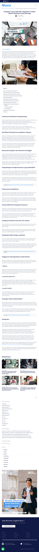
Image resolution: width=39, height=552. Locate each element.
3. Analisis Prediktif (7, 108)
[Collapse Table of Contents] (35, 88)
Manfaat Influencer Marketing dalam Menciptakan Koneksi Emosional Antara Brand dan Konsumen (10, 389)
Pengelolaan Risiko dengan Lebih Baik (9, 102)
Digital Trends (4, 410)
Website (3, 425)
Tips (2, 420)
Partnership (6, 458)
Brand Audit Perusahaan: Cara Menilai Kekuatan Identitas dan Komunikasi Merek (16, 431)
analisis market (30, 55)
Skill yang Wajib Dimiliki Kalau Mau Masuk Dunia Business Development (27, 372)
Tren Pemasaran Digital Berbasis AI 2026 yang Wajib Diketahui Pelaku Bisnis (15, 434)
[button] (2, 549)
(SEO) (12, 344)
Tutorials (3, 421)
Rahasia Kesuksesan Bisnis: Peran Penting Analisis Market (19, 315)
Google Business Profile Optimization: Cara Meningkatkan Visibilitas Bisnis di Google (16, 437)
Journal (5, 453)
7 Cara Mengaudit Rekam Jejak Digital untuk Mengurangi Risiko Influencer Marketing (28, 389)
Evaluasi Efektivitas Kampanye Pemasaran (10, 99)
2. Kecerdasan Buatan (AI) (8, 106)
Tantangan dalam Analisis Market (9, 110)
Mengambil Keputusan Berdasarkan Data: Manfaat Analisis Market (20, 184)
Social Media (4, 418)
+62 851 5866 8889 (11, 544)
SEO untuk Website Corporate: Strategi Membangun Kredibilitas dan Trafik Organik (16, 435)
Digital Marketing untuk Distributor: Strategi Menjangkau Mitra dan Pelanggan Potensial (17, 432)
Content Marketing (5, 405)
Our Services (6, 456)
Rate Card (6, 464)
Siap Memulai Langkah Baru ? (13, 521)
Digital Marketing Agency (6, 408)
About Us (5, 449)
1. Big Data (6, 105)
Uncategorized (4, 423)
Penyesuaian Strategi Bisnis (8, 97)
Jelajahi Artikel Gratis (8, 526)
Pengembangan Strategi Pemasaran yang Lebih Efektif (12, 95)
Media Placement (5, 415)
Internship (6, 460)
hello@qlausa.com (28, 544)
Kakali (22, 15)
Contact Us (6, 462)
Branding (3, 403)
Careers (5, 451)
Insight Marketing (6, 49)
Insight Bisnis (4, 412)
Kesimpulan (5, 111)
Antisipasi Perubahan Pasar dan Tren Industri (11, 100)
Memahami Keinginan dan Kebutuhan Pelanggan (11, 94)
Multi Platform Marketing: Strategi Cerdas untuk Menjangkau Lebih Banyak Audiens (9, 372)
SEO (2, 417)
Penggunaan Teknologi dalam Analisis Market (11, 103)
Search (35, 397)
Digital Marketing (5, 407)
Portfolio (5, 466)
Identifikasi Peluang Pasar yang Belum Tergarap (11, 92)
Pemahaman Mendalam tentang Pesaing (10, 90)
